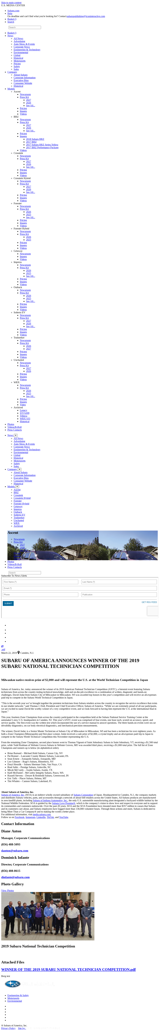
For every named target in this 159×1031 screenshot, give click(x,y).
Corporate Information (25, 77)
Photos (10, 424)
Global (17, 55)
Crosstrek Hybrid (22, 498)
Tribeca (23, 416)
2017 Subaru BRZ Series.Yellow (42, 144)
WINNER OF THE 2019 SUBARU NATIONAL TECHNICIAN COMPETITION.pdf (68, 969)
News (10, 35)
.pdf (3, 649)
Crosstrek (18, 495)
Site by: (22, 1028)
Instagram (30, 817)
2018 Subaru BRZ (35, 139)
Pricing (17, 63)
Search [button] (10, 22)
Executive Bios (21, 80)
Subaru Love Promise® (63, 803)
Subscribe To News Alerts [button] (14, 575)
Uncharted (19, 520)
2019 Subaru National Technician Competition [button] (38, 946)
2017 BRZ (31, 142)
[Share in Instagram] (9, 641)
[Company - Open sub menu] (19, 469)
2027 (28, 100)
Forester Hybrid (21, 503)
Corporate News (22, 47)
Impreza (18, 509)
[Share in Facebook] (9, 630)
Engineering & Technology (27, 49)
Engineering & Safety (18, 995)
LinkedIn (40, 817)
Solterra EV (19, 514)
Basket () (11, 19)
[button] (2, 646)
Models (11, 88)
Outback (18, 512)
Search (4, 27)
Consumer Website (23, 83)
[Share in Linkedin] (9, 625)
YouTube (63, 817)
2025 (28, 214)
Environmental (21, 52)
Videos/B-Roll (14, 427)
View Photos (7, 890)
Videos (23, 114)
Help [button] (9, 13)
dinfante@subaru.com (15, 877)
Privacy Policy (8, 1028)
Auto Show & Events (24, 44)
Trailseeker (19, 517)
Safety (17, 66)
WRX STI (25, 418)
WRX (17, 523)
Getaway (18, 506)
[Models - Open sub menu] (17, 486)
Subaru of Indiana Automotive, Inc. (50, 800)
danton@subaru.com (14, 850)
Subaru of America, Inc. (13, 795)
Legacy (23, 410)
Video (23, 404)
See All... (30, 105)
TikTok (50, 817)
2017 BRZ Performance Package (42, 147)
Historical (18, 58)
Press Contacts (14, 430)
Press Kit (24, 97)
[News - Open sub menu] (16, 435)
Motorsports (19, 60)
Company (12, 72)
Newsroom (25, 94)
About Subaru (20, 74)
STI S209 (24, 413)
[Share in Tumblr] (8, 637)
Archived (18, 526)
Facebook (19, 817)
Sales (16, 69)
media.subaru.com (42, 814)
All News (18, 38)
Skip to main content (11, 2)
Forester (18, 501)
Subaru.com (13, 10)
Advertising (19, 41)
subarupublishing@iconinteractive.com (86, 16)
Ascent (17, 489)
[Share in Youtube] (9, 633)
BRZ (16, 492)
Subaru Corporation (83, 795)
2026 (28, 102)
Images (23, 111)
